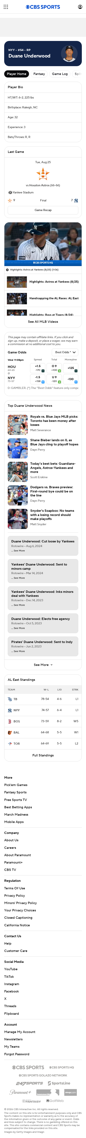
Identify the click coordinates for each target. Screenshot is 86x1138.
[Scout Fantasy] (31, 1097)
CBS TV (10, 870)
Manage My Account (19, 1028)
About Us (11, 840)
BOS (17, 721)
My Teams (11, 1043)
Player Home (16, 74)
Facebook (11, 987)
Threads (10, 1002)
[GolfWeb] (55, 1097)
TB (15, 699)
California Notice (17, 921)
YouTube (11, 965)
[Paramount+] (20, 1087)
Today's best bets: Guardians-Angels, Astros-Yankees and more (53, 468)
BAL (16, 733)
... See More (18, 551)
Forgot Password (16, 1050)
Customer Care (15, 947)
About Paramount (17, 855)
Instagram (11, 980)
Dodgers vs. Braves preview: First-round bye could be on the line (51, 491)
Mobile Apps (14, 822)
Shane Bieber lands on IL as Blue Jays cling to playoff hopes (54, 442)
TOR (17, 744)
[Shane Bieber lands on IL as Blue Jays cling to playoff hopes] (18, 448)
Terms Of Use (14, 888)
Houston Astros (39, 185)
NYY (17, 710)
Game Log (60, 74)
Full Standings (43, 755)
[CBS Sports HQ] (61, 1063)
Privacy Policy (14, 896)
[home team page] (43, 174)
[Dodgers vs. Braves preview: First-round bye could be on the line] (18, 495)
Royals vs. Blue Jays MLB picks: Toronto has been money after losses (54, 421)
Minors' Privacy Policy (20, 903)
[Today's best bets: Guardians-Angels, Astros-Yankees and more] (18, 472)
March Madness (16, 814)
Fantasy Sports (15, 792)
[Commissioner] (47, 1087)
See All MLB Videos (43, 322)
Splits (79, 74)
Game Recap (43, 210)
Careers (10, 848)
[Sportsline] (59, 1078)
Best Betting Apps (18, 807)
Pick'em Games (15, 785)
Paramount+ (13, 862)
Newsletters (13, 1035)
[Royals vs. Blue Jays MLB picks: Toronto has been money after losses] (18, 425)
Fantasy (39, 74)
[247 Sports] (29, 1078)
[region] (43, 244)
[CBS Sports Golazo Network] (43, 1071)
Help (7, 939)
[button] (6, 7)
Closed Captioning (18, 914)
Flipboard (11, 1009)
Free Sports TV (15, 800)
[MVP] (70, 1087)
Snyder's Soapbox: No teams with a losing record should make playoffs (52, 515)
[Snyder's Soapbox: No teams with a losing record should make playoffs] (18, 519)
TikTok (9, 972)
